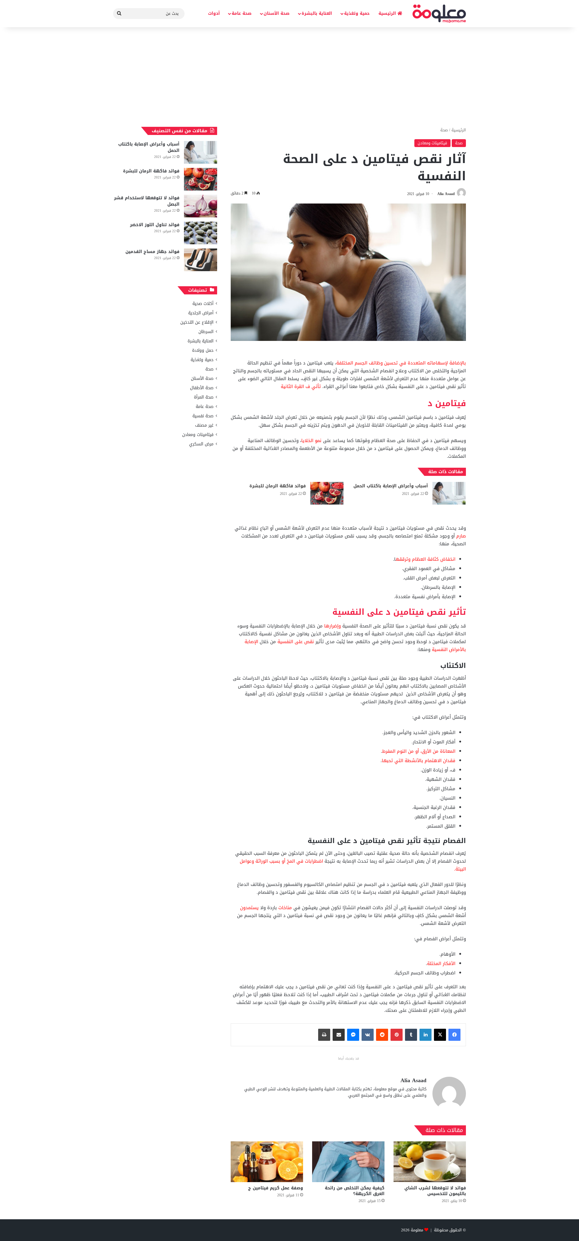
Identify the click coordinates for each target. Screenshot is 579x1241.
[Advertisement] (289, 75)
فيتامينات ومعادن (432, 143)
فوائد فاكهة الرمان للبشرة (277, 486)
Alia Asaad (446, 194)
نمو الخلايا (311, 440)
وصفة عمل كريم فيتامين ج (275, 1188)
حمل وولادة (203, 350)
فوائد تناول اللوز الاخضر (154, 225)
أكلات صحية (203, 303)
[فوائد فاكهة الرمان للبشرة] (326, 493)
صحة (444, 130)
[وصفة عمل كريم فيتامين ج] (267, 1161)
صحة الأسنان (277, 13)
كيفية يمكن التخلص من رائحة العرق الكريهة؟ (354, 1191)
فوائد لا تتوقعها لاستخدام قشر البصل (146, 201)
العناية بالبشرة (317, 13)
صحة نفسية (203, 416)
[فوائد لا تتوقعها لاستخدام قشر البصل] (200, 206)
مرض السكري (201, 444)
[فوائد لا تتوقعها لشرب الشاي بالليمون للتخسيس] (430, 1161)
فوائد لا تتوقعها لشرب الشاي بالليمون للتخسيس (435, 1191)
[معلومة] (439, 14)
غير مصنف (204, 425)
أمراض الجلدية (201, 313)
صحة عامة (242, 13)
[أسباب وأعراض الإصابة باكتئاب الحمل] (449, 493)
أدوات (214, 13)
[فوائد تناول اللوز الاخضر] (200, 233)
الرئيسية (387, 13)
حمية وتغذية (357, 13)
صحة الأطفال (202, 388)
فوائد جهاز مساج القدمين (152, 252)
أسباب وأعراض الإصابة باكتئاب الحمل (390, 486)
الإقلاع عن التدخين (197, 322)
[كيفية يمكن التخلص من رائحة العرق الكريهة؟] (348, 1161)
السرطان (206, 332)
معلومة (417, 1230)
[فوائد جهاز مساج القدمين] (200, 260)
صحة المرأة (204, 397)
